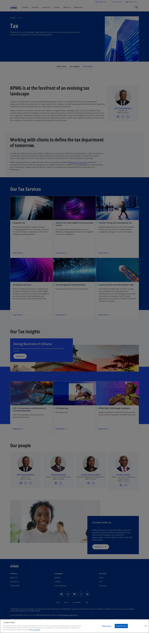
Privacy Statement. (34, 629)
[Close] (146, 626)
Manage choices (106, 626)
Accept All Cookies (121, 626)
